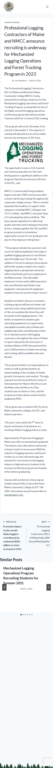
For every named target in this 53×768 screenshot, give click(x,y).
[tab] (21, 614)
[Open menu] (47, 7)
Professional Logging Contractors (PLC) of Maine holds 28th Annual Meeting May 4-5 (39, 534)
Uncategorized (12, 22)
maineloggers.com (13, 494)
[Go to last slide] (4, 587)
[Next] (48, 587)
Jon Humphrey (21, 80)
